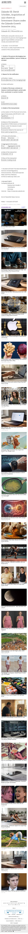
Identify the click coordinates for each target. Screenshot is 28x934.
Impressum (19, 914)
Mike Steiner (18, 920)
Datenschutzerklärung (13, 916)
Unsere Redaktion (10, 920)
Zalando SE (3, 8)
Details (6, 931)
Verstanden (10, 931)
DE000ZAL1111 (9, 8)
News (9, 914)
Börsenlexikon (14, 901)
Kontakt (13, 914)
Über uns (20, 918)
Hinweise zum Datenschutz (11, 918)
